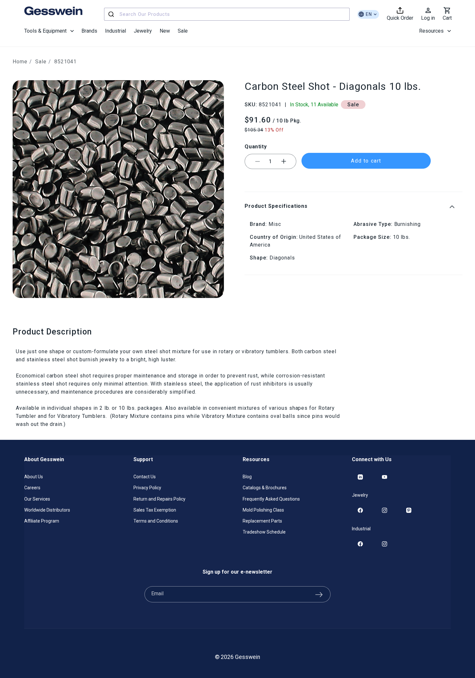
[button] (49, 31)
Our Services (37, 499)
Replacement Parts (262, 521)
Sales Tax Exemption (154, 510)
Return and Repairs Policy (159, 499)
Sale (41, 61)
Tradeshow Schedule (264, 532)
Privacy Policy (147, 487)
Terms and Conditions (155, 521)
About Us (33, 476)
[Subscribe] (319, 594)
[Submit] (112, 14)
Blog (247, 476)
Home (20, 61)
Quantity (256, 146)
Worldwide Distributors (47, 510)
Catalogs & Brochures (265, 487)
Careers (32, 487)
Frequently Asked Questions (271, 499)
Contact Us (144, 476)
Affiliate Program (41, 521)
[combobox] (227, 14)
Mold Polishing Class (263, 510)
